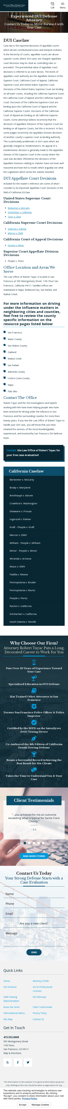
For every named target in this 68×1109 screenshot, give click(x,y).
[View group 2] (29, 843)
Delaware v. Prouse (21, 511)
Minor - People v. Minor (23, 550)
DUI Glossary (39, 996)
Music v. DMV (17, 566)
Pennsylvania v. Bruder (23, 582)
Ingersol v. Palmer (17, 228)
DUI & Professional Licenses (42, 988)
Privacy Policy (40, 1013)
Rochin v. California (20, 606)
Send (34, 952)
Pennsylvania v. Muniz (22, 590)
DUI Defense (10, 986)
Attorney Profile (41, 980)
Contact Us (38, 1019)
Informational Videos (14, 1013)
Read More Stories (34, 856)
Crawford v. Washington (23, 503)
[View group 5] (43, 843)
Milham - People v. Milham (25, 542)
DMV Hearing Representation (11, 998)
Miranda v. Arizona (20, 558)
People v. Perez (19, 598)
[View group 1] (25, 843)
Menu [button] (63, 7)
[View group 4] (38, 843)
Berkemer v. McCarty (19, 207)
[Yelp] (7, 1062)
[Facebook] (18, 1062)
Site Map (7, 1019)
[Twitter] (28, 1062)
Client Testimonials (42, 1007)
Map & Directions (12, 1053)
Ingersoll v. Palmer (20, 519)
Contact (11, 450)
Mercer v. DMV (15, 233)
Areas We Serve (11, 1007)
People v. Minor (16, 245)
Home (6, 980)
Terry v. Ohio (14, 216)
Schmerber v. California (20, 212)
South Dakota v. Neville (23, 621)
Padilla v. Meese (19, 574)
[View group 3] (34, 843)
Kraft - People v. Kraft (22, 527)
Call (52, 7)
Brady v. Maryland (20, 487)
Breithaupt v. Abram (21, 495)
